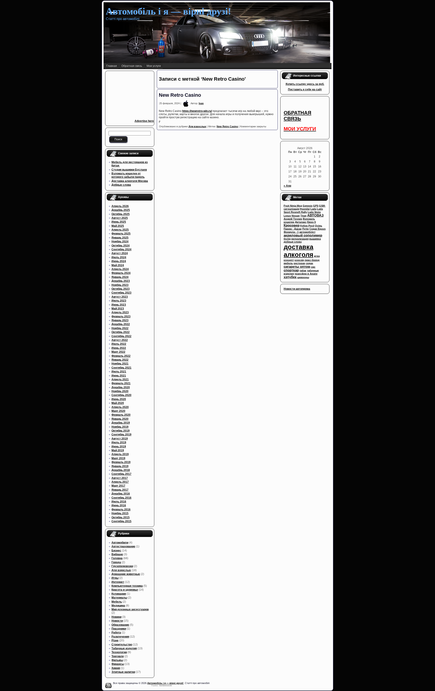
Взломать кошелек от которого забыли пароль (128, 175)
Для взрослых (121, 570)
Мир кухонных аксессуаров (130, 609)
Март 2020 (118, 411)
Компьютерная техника (127, 585)
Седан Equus (317, 228)
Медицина (118, 605)
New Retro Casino (180, 95)
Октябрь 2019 (120, 430)
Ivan (201, 103)
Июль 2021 (118, 371)
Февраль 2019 (120, 462)
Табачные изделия (124, 648)
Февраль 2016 (120, 509)
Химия (115, 668)
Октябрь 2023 (120, 288)
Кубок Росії (307, 225)
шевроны (303, 277)
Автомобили (119, 542)
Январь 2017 (119, 489)
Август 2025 (119, 218)
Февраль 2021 (120, 383)
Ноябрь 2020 (119, 391)
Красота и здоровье (124, 589)
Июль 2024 (118, 257)
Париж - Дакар (293, 228)
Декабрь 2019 (120, 422)
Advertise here (144, 121)
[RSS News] (108, 685)
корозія (299, 260)
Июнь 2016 (118, 505)
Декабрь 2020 (120, 387)
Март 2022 (118, 351)
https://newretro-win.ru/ (197, 111)
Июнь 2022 (118, 348)
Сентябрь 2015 (121, 521)
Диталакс (301, 222)
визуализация (300, 238)
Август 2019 (119, 438)
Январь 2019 (119, 466)
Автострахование (123, 546)
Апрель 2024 (120, 269)
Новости (117, 620)
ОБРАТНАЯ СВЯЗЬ (297, 115)
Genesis (307, 205)
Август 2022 (119, 340)
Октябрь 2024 (120, 245)
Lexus (287, 215)
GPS (315, 205)
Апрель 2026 (120, 206)
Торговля (117, 656)
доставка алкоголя (298, 250)
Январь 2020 (119, 418)
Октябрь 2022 (120, 332)
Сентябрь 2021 (121, 367)
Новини (116, 617)
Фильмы (117, 660)
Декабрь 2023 (120, 281)
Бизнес (116, 550)
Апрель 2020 (120, 407)
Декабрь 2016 (120, 493)
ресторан (299, 263)
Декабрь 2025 (120, 210)
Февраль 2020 (120, 414)
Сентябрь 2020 (121, 395)
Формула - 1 (291, 232)
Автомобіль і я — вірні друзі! (168, 11)
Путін (305, 228)
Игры (114, 578)
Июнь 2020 (118, 399)
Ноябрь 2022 (119, 328)
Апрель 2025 (120, 229)
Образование (120, 624)
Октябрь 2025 (120, 214)
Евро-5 (311, 222)
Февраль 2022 (120, 356)
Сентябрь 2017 (121, 474)
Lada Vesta (314, 212)
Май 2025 (117, 225)
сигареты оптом (297, 266)
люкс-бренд (311, 260)
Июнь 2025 (118, 221)
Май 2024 (117, 265)
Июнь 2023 (118, 304)
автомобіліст (307, 232)
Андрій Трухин (293, 218)
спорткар (291, 270)
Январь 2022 (119, 359)
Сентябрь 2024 (121, 249)
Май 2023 (117, 308)
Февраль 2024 (120, 273)
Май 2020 (117, 403)
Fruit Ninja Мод (293, 205)
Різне (114, 640)
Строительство (121, 644)
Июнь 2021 (118, 375)
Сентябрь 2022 (121, 336)
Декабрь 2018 (120, 470)
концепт (289, 260)
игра (317, 256)
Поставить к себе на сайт (305, 89)
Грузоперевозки (122, 566)
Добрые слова (121, 184)
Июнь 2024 (118, 261)
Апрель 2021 (120, 379)
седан (309, 263)
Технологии (119, 652)
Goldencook (165, 685)
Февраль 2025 (120, 233)
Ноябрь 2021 (119, 363)
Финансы (117, 664)
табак (303, 270)
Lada (313, 209)
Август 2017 (119, 478)
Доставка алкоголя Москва (129, 181)
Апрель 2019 (120, 454)
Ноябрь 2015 (119, 513)
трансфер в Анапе (306, 273)
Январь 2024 (119, 277)
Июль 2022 (118, 344)
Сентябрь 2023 (121, 292)
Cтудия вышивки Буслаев (129, 169)
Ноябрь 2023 (119, 285)
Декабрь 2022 (120, 324)
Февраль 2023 (120, 316)
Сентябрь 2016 (121, 497)
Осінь (318, 225)
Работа (116, 632)
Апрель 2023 (120, 312)
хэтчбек (290, 277)
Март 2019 (118, 458)
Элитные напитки (123, 672)
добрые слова (293, 241)
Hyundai (305, 209)
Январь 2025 (119, 237)
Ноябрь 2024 (119, 241)
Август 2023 (119, 296)
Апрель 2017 (120, 481)
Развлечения (120, 636)
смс (313, 267)
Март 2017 (118, 485)
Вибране (117, 554)
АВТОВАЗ (315, 215)
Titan (303, 215)
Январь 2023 (119, 320)
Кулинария (118, 593)
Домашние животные (125, 574)
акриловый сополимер (303, 235)
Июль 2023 (118, 300)
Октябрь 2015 (120, 517)
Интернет (117, 582)
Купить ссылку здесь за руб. (305, 84)
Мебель (116, 601)
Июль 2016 (118, 501)
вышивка (315, 238)
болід (287, 238)
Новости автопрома (297, 288)
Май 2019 (117, 450)
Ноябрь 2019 (119, 426)
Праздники (118, 628)
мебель (288, 263)
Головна (117, 558)
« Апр (287, 185)
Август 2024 (119, 253)
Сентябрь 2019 (121, 434)
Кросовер (292, 225)
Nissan (296, 215)
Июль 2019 (118, 442)
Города (116, 562)
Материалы (119, 597)
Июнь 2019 (118, 446)
